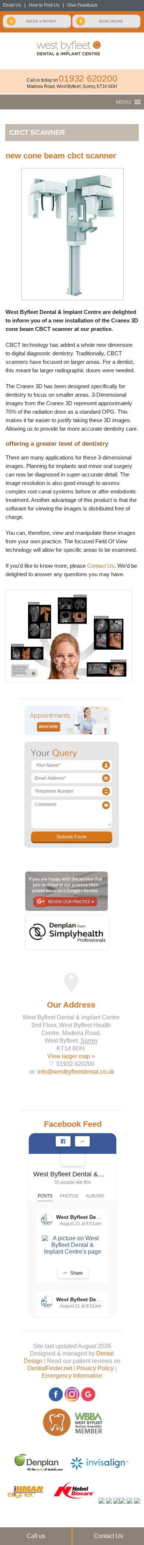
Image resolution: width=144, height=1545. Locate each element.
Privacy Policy (95, 1368)
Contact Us (100, 566)
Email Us (12, 5)
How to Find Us (44, 5)
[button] (123, 102)
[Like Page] (63, 1141)
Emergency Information (72, 1376)
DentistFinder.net (49, 1368)
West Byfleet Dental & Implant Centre (69, 1174)
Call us (36, 1536)
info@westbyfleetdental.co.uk (75, 1072)
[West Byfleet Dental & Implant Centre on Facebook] (73, 1154)
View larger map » (71, 1056)
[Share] (82, 1141)
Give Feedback (82, 5)
